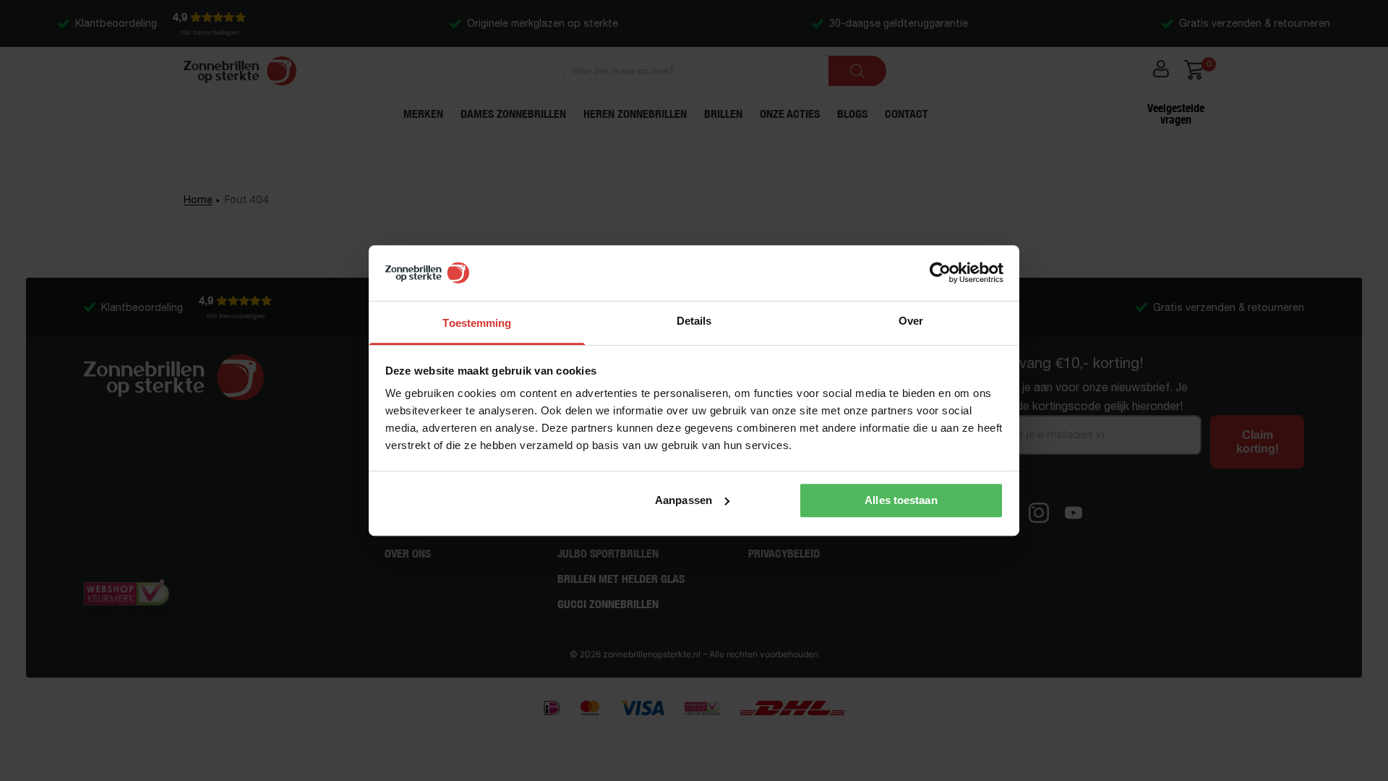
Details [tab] (694, 321)
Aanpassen (683, 500)
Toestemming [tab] (476, 323)
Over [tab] (911, 321)
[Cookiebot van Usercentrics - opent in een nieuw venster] (940, 273)
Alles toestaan (901, 500)
